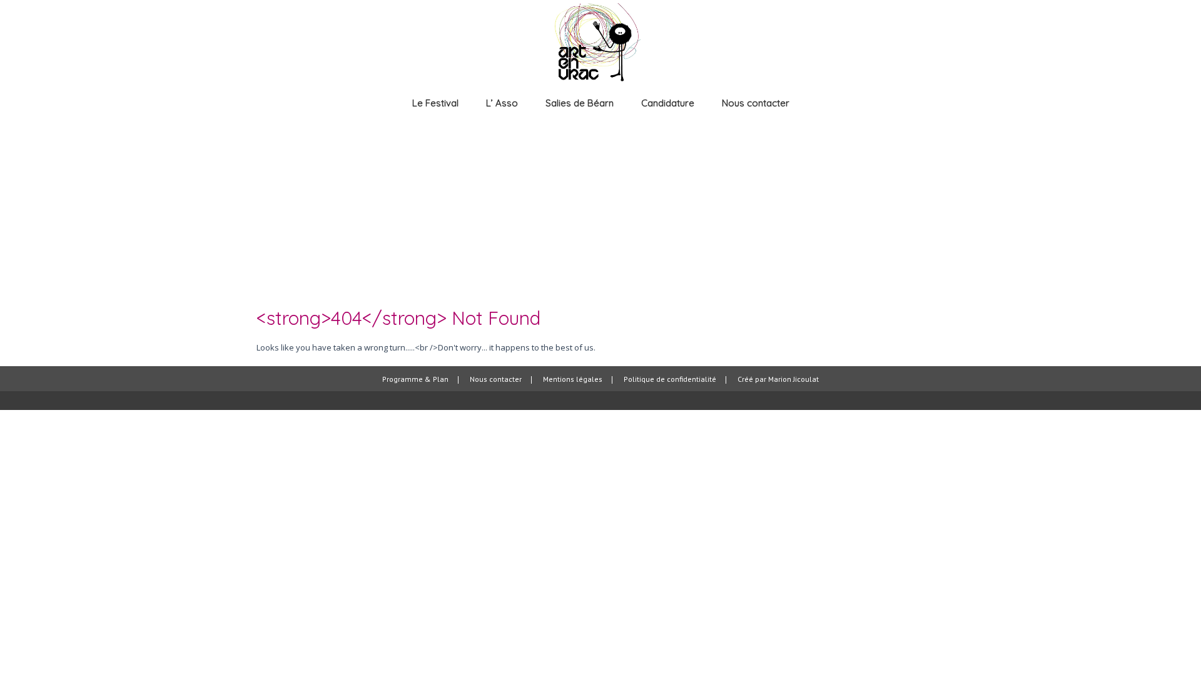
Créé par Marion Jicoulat (778, 380)
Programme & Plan (415, 380)
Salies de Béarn (579, 103)
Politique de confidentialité (670, 380)
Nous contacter (755, 103)
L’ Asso (502, 103)
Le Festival (435, 103)
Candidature (667, 103)
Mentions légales (572, 380)
